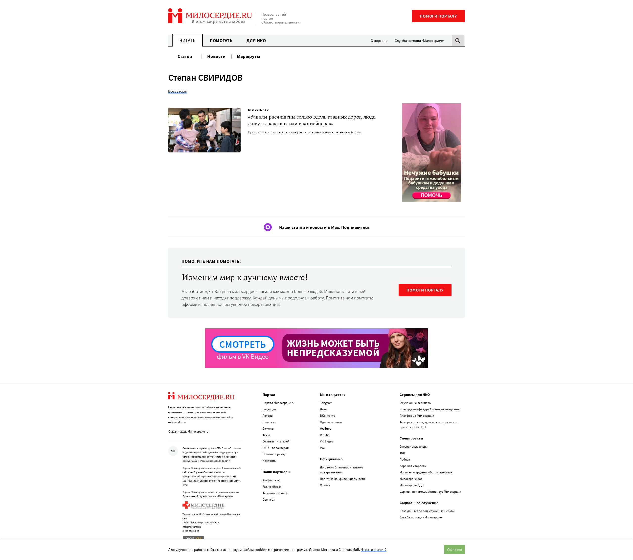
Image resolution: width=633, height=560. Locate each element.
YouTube (325, 428)
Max (322, 448)
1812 (403, 453)
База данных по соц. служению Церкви (427, 511)
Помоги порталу (438, 16)
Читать (187, 40)
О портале (379, 40)
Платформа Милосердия (417, 416)
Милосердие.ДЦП (412, 485)
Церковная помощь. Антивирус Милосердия (430, 491)
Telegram (326, 403)
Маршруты (248, 56)
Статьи (185, 56)
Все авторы (177, 91)
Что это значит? (373, 549)
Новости (216, 56)
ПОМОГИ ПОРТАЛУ (425, 290)
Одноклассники (331, 422)
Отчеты (325, 485)
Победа (405, 459)
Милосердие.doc (411, 479)
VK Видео (326, 441)
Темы (266, 435)
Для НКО (256, 40)
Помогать (221, 40)
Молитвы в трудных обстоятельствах (426, 472)
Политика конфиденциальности (342, 479)
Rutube (324, 435)
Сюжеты (268, 428)
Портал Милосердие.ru (278, 403)
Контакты (269, 461)
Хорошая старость (413, 466)
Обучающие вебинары (415, 403)
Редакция (269, 409)
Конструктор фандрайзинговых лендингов (430, 409)
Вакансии (269, 422)
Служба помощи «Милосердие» (419, 40)
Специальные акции (414, 446)
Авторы (268, 416)
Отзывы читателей (276, 441)
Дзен (323, 409)
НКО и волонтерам (276, 448)
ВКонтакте (327, 416)
